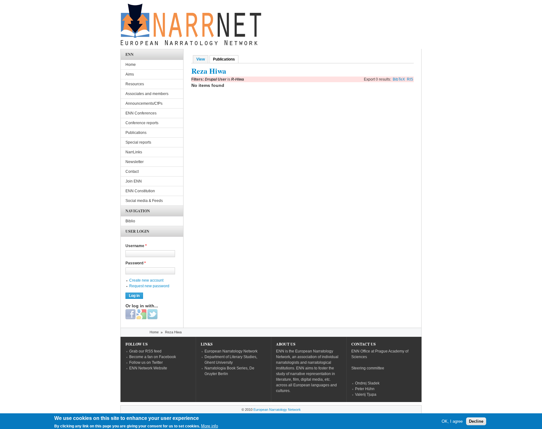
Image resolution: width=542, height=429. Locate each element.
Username (136, 246)
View (200, 59)
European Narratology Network (231, 351)
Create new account (146, 280)
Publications (225, 59)
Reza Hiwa (173, 332)
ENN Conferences (141, 113)
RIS (410, 79)
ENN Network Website (148, 368)
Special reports (138, 142)
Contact (132, 171)
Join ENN (133, 181)
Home (130, 64)
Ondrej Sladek (367, 383)
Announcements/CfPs (143, 103)
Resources (134, 84)
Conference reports (141, 123)
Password (135, 263)
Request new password (149, 286)
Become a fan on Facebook (152, 357)
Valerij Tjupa (365, 394)
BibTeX (399, 79)
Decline (476, 421)
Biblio (130, 221)
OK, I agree (452, 421)
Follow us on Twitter (146, 362)
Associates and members (146, 94)
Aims (129, 74)
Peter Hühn (365, 389)
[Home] (191, 26)
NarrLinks (133, 152)
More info (209, 426)
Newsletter (134, 162)
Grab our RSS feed (145, 351)
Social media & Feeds (144, 201)
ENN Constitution (140, 191)
